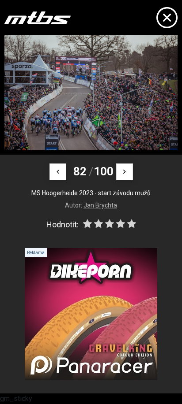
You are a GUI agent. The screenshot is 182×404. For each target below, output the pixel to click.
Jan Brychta (100, 205)
